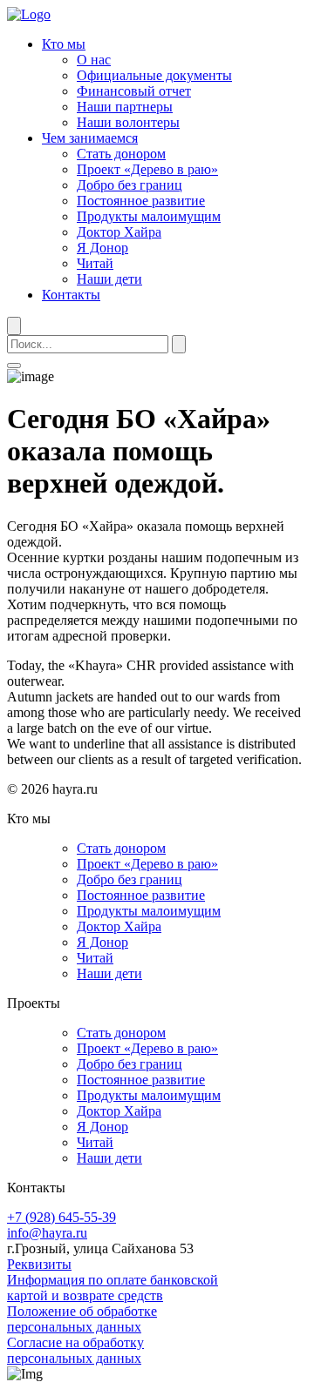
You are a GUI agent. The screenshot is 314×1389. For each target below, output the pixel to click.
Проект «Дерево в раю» (147, 169)
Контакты (71, 294)
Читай (95, 263)
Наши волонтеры (128, 122)
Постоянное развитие (141, 200)
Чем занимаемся (90, 138)
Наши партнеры (125, 106)
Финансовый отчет (134, 91)
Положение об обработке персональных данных (82, 1319)
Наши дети (109, 279)
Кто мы (63, 44)
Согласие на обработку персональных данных (75, 1350)
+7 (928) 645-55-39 (61, 1217)
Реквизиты (39, 1264)
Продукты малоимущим (149, 216)
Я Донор (102, 247)
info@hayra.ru (47, 1232)
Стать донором (121, 153)
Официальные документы (154, 75)
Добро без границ (129, 185)
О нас (94, 59)
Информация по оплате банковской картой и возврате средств (112, 1287)
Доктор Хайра (119, 232)
